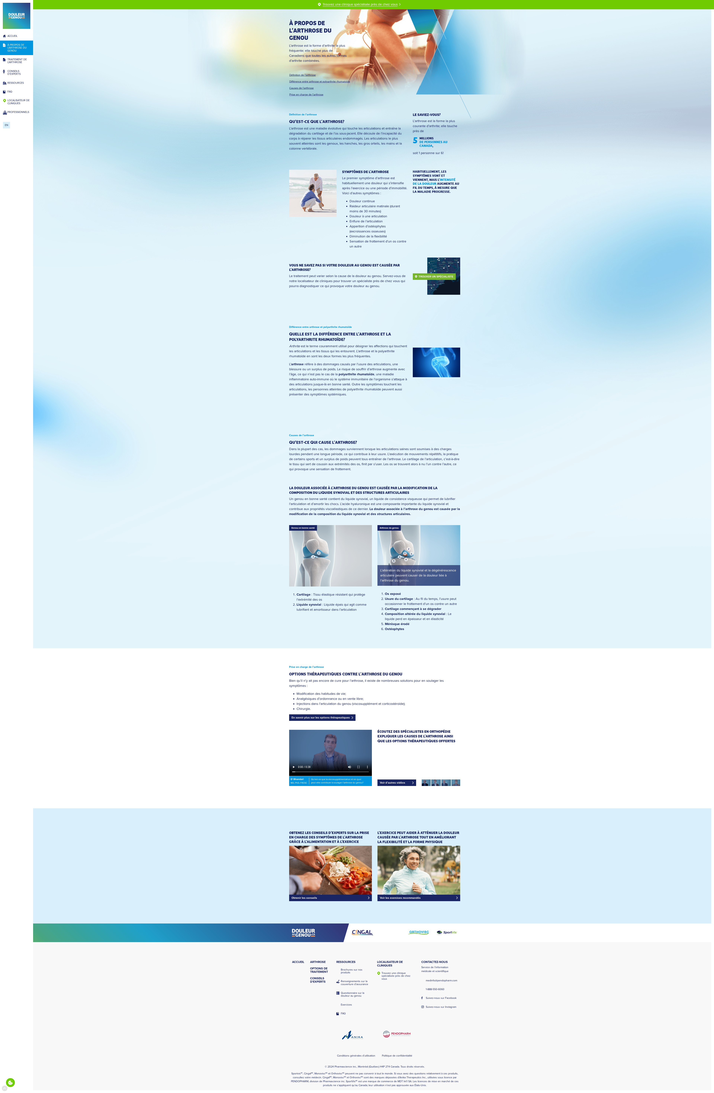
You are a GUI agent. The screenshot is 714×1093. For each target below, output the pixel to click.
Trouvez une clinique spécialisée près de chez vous (396, 975)
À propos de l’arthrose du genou (17, 47)
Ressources (15, 82)
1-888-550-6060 (435, 989)
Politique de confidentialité (397, 1055)
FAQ (9, 91)
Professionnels (18, 112)
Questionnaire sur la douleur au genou (352, 994)
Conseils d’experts (14, 73)
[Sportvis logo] (446, 932)
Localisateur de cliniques (18, 102)
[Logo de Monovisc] (390, 932)
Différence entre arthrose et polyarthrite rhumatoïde (319, 81)
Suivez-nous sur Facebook (441, 998)
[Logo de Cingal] (362, 932)
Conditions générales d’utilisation (356, 1055)
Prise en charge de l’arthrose (306, 94)
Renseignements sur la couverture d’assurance (354, 983)
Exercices (346, 1004)
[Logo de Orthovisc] (418, 932)
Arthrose (318, 962)
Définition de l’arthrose (302, 74)
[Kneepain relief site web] (319, 932)
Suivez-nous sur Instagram (441, 1007)
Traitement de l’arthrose (17, 61)
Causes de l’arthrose (301, 88)
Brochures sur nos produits (351, 971)
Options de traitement (319, 970)
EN (6, 125)
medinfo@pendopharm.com (441, 980)
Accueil (12, 36)
